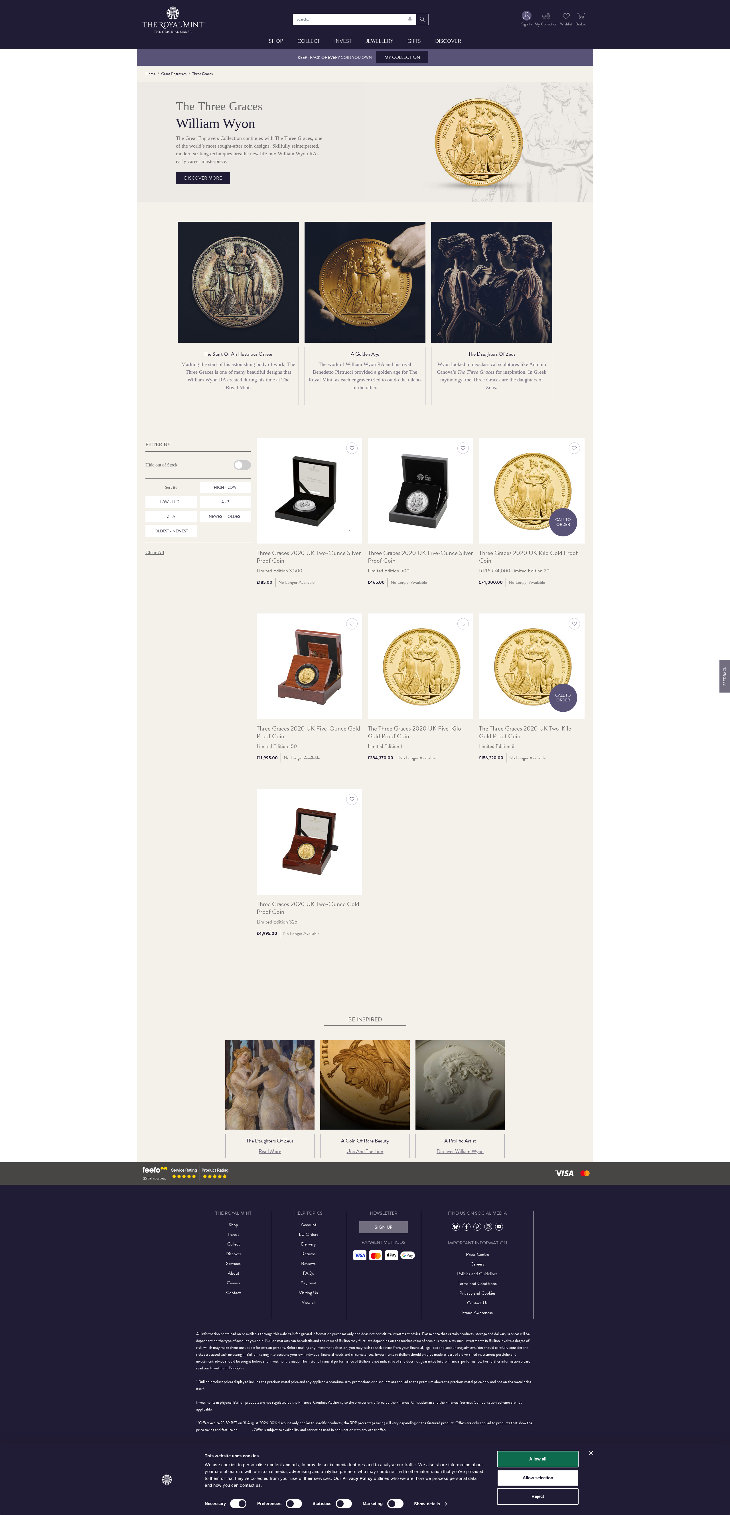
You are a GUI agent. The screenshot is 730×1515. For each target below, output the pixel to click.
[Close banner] (591, 1453)
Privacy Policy (357, 1478)
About (233, 1273)
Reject (538, 1496)
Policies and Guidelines (477, 1273)
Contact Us (477, 1302)
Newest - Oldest (225, 517)
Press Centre (477, 1254)
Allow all (537, 1458)
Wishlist (566, 24)
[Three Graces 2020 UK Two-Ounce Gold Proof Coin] (309, 842)
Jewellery (379, 41)
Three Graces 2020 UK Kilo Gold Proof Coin (528, 557)
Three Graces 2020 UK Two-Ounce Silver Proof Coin (309, 557)
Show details (427, 1503)
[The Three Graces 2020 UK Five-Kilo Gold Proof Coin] (420, 666)
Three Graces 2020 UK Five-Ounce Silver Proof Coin (420, 557)
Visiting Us (308, 1292)
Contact (233, 1292)
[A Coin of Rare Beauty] (364, 1084)
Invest (343, 41)
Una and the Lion (364, 1151)
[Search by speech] (410, 19)
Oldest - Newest (171, 531)
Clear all (154, 552)
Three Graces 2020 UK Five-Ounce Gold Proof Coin (308, 732)
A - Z (225, 502)
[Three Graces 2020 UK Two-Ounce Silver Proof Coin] (309, 491)
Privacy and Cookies (477, 1293)
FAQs (308, 1273)
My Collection (402, 57)
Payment (309, 1282)
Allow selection (538, 1477)
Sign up (384, 1227)
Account (308, 1224)
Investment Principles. (227, 1368)
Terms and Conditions (477, 1283)
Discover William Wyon (460, 1151)
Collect (308, 41)
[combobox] (355, 19)
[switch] (294, 1503)
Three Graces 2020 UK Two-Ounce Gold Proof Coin (308, 908)
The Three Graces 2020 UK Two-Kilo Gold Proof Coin (525, 732)
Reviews (308, 1263)
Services (233, 1263)
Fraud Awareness (477, 1312)
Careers (233, 1282)
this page (245, 1430)
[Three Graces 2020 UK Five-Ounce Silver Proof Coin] (420, 491)
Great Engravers (173, 74)
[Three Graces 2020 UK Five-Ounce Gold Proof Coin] (309, 666)
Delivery (308, 1244)
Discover (448, 41)
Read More (270, 1151)
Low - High (171, 502)
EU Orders (308, 1234)
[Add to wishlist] (352, 448)
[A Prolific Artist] (460, 1084)
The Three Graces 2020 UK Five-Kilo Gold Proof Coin (414, 732)
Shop (276, 41)
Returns (308, 1253)
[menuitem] (526, 19)
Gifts (414, 41)
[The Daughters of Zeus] (270, 1084)
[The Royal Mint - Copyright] (175, 18)
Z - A (171, 517)
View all (308, 1302)
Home (150, 74)
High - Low (225, 487)
